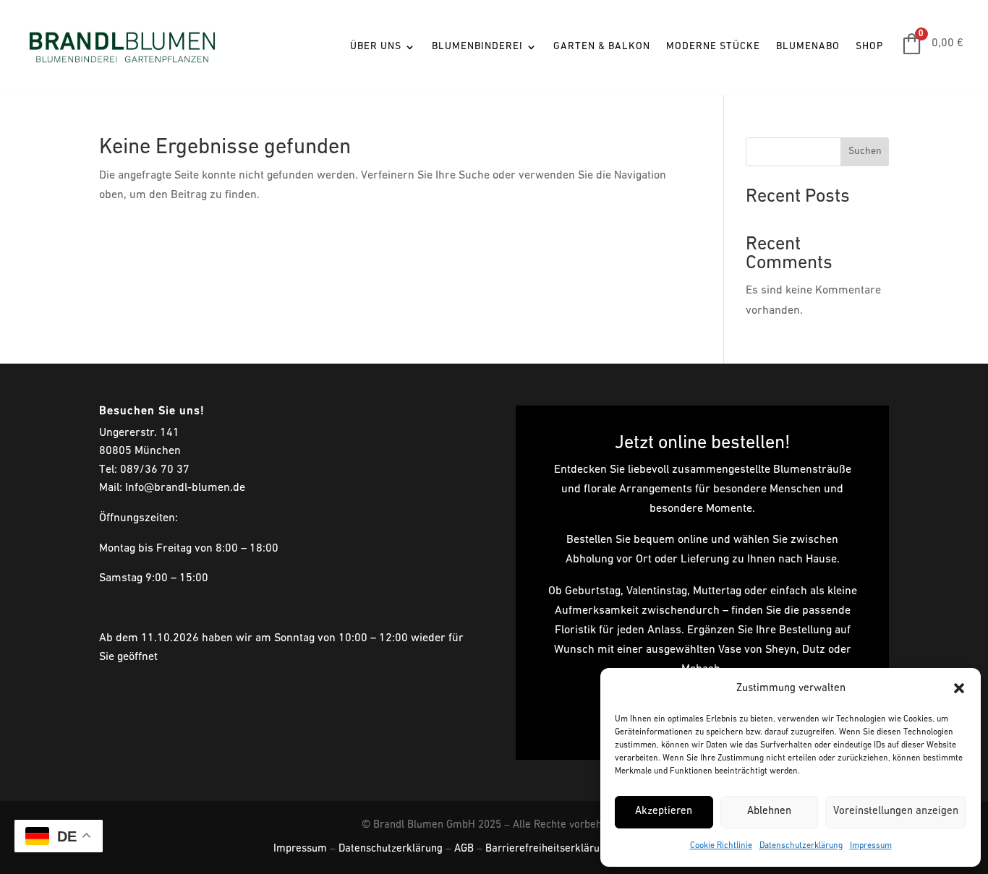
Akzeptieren (663, 811)
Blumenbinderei (477, 46)
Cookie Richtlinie (721, 845)
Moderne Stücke (713, 46)
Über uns (375, 46)
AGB (464, 849)
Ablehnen (769, 811)
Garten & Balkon (601, 46)
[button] (959, 688)
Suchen (865, 151)
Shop (869, 46)
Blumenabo (808, 46)
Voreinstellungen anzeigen (895, 811)
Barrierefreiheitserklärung (548, 849)
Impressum (871, 845)
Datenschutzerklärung (801, 845)
